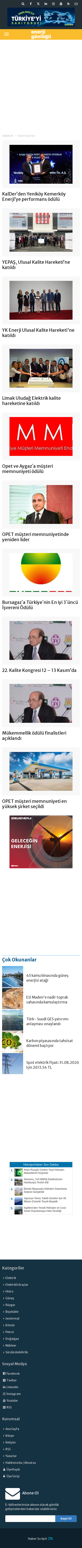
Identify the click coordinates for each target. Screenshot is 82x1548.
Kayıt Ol (66, 1518)
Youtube (12, 1401)
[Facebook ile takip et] (30, 4)
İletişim (10, 1442)
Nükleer (10, 1345)
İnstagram (13, 1394)
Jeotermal (12, 1318)
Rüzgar (10, 1305)
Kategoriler (13, 1268)
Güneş (9, 1298)
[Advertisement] (41, 84)
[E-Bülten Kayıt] (76, 4)
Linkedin (12, 1387)
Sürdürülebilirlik (16, 1352)
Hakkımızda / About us (20, 1463)
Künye (9, 1436)
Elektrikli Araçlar (16, 1285)
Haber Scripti (37, 1539)
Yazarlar (11, 1456)
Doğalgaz (12, 1339)
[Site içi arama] (23, 4)
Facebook (13, 1373)
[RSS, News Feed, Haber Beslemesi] (68, 4)
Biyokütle (12, 1312)
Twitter (11, 1380)
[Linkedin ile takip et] (46, 4)
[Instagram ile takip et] (53, 4)
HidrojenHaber (33, 1164)
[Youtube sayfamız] (61, 4)
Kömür (10, 1325)
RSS (9, 1407)
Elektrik (10, 1278)
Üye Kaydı (13, 1469)
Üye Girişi (13, 1476)
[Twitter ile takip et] (38, 4)
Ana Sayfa (12, 1429)
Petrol (9, 1332)
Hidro (9, 1291)
